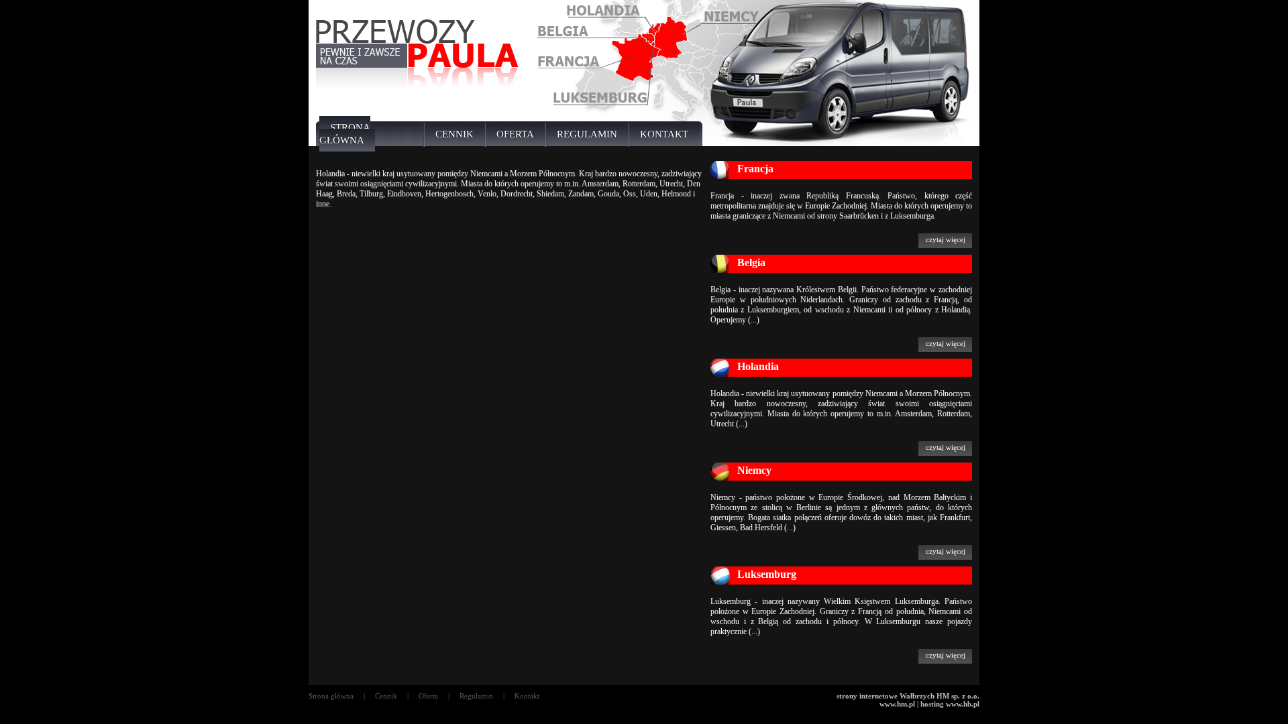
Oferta (428, 696)
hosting (932, 704)
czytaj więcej (945, 239)
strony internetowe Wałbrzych (885, 696)
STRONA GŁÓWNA (344, 133)
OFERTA (515, 134)
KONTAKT (664, 134)
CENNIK (454, 134)
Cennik (386, 696)
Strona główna (331, 696)
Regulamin (476, 696)
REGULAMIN (587, 134)
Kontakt (527, 696)
